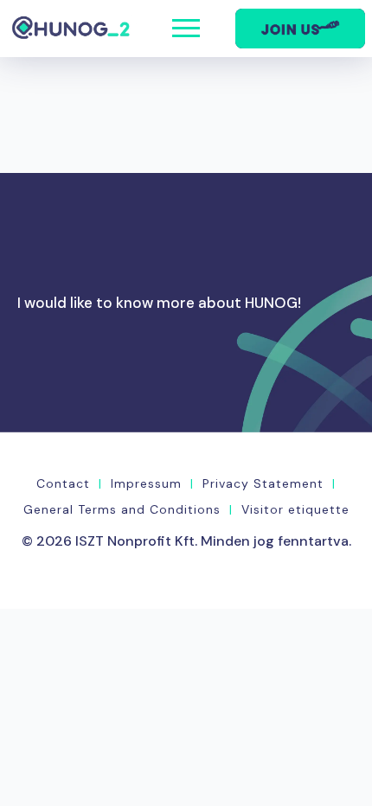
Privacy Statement (263, 483)
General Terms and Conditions (122, 509)
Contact (63, 483)
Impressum (146, 483)
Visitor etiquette (295, 509)
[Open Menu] (186, 28)
